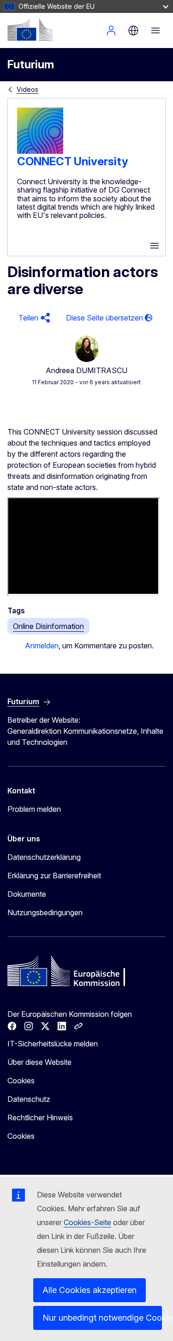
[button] (33, 318)
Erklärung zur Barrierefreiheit (54, 875)
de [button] (133, 30)
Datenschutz (28, 1099)
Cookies (21, 1080)
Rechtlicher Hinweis (40, 1117)
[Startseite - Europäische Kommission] (30, 29)
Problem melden (34, 809)
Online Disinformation (48, 626)
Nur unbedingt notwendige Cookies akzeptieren (102, 1318)
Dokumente (26, 894)
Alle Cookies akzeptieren (89, 1290)
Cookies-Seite (87, 1222)
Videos (27, 89)
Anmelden (111, 30)
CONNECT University (72, 161)
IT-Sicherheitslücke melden (52, 1043)
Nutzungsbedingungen (45, 912)
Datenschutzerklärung (44, 857)
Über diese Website (39, 1062)
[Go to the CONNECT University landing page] (40, 151)
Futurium (30, 64)
